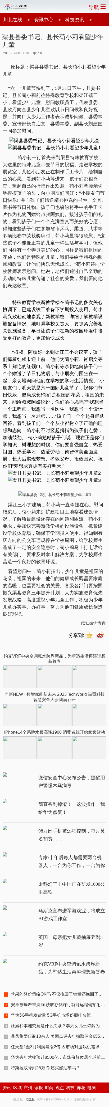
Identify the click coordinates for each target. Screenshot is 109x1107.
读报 (38, 1087)
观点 (60, 1087)
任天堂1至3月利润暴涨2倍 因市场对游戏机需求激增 (59, 1047)
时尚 (49, 1087)
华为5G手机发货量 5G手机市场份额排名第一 (53, 1015)
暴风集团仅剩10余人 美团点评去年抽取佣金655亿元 (59, 1036)
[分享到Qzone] (90, 635)
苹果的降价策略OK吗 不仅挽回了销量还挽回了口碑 (59, 994)
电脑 (91, 1087)
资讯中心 (43, 19)
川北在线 (12, 19)
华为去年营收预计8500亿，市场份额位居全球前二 (58, 1057)
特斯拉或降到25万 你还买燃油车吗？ (45, 1068)
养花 (81, 1087)
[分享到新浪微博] (101, 635)
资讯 (7, 1087)
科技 (70, 1087)
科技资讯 (74, 19)
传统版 (30, 1099)
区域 (17, 1087)
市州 (28, 1087)
